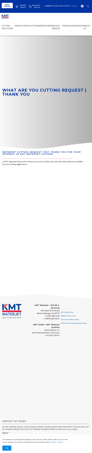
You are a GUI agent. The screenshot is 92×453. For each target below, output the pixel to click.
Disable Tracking (57, 442)
